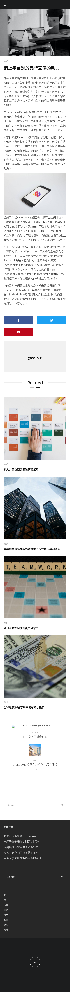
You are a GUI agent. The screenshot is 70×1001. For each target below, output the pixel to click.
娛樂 (6, 924)
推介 (6, 894)
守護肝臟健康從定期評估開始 (21, 841)
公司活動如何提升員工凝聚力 (21, 628)
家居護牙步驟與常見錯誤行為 (21, 847)
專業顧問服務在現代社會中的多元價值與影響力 (32, 548)
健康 (6, 929)
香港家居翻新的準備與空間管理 (22, 858)
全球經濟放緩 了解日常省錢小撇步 (24, 707)
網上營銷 (50, 274)
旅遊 (6, 909)
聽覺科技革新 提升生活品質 (20, 836)
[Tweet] (51, 320)
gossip (33, 357)
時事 (6, 905)
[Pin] (18, 332)
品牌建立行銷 (32, 112)
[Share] (18, 320)
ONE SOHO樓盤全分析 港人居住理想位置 (35, 765)
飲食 (6, 919)
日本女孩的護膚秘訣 (35, 734)
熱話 (6, 61)
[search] (62, 805)
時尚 (6, 914)
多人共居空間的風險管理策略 (21, 469)
